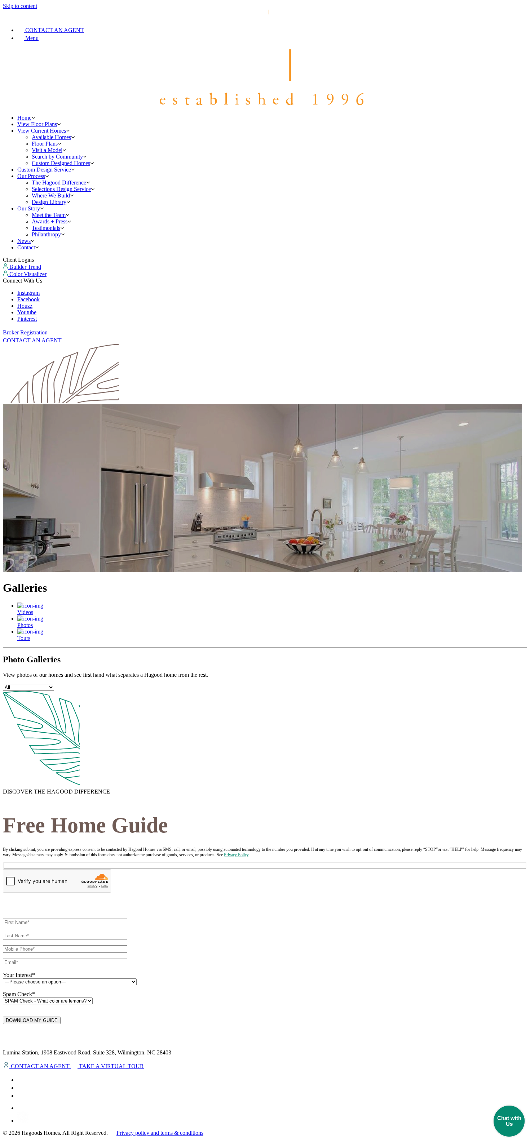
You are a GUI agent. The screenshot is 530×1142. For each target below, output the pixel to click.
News (24, 241)
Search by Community (57, 157)
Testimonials (46, 228)
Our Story (28, 208)
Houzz (24, 306)
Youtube (26, 312)
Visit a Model (47, 150)
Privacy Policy (236, 854)
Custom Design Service (44, 169)
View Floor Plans (37, 124)
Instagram (28, 293)
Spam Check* (19, 994)
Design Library (49, 202)
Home (24, 118)
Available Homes (51, 137)
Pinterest (27, 319)
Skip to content (20, 6)
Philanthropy (46, 234)
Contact (26, 247)
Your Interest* (19, 975)
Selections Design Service (61, 189)
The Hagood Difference (59, 182)
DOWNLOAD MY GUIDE (32, 1020)
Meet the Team (49, 215)
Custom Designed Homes (61, 163)
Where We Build (51, 195)
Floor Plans (45, 144)
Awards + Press (49, 221)
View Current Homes (41, 131)
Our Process (31, 176)
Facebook (28, 299)
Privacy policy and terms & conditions (159, 1133)
